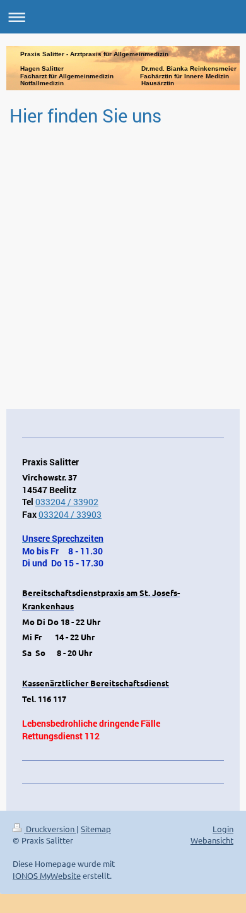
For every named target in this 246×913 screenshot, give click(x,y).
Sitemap (96, 828)
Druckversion (50, 828)
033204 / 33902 (66, 502)
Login (223, 828)
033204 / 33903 (70, 514)
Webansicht (211, 840)
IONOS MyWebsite (47, 875)
